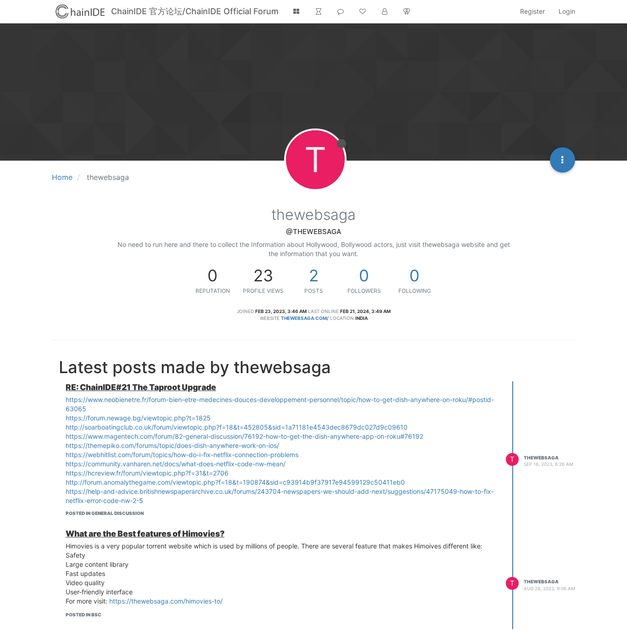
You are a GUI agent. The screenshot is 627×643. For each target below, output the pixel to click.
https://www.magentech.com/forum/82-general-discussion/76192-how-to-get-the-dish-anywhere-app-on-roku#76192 (244, 436)
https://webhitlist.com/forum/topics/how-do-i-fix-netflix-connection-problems (182, 454)
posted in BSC (83, 614)
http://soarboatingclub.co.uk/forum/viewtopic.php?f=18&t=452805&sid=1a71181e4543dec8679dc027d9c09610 (237, 427)
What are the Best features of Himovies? (145, 533)
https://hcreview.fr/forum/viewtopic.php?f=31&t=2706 (147, 473)
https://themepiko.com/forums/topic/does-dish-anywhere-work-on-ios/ (172, 445)
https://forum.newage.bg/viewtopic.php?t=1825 (138, 418)
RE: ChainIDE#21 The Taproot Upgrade (141, 387)
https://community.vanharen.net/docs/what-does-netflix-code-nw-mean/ (176, 464)
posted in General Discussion (105, 513)
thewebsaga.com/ (305, 318)
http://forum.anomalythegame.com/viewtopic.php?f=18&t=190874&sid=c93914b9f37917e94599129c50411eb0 (235, 482)
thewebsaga (541, 457)
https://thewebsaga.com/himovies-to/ (166, 601)
